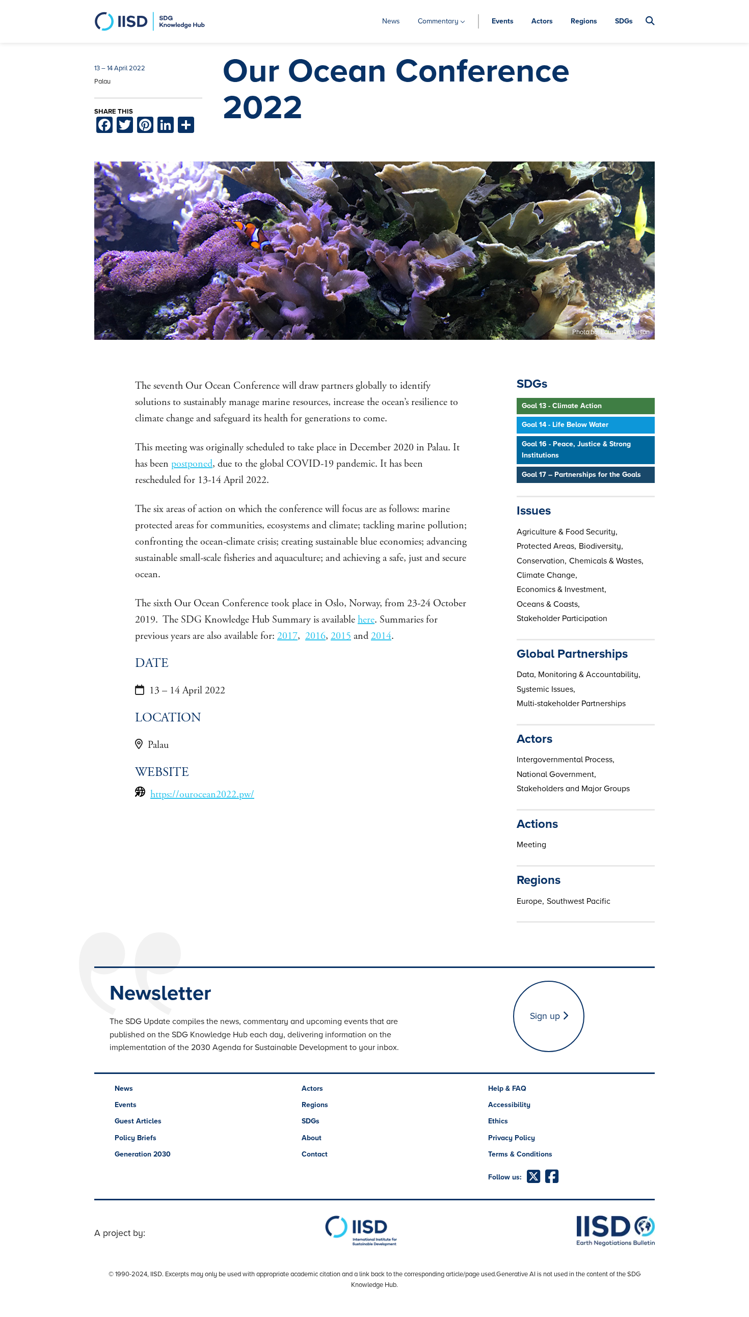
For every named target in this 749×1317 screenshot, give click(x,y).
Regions (584, 21)
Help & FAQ (507, 1088)
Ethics (498, 1121)
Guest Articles (138, 1121)
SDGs (624, 21)
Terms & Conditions (520, 1154)
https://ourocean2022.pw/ (202, 794)
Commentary (438, 21)
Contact (315, 1154)
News (391, 21)
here (366, 619)
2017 (287, 636)
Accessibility (509, 1104)
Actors (542, 21)
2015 (341, 636)
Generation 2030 (143, 1154)
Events (503, 21)
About (312, 1138)
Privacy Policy (511, 1138)
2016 (315, 636)
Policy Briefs (135, 1138)
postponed (191, 464)
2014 (381, 636)
